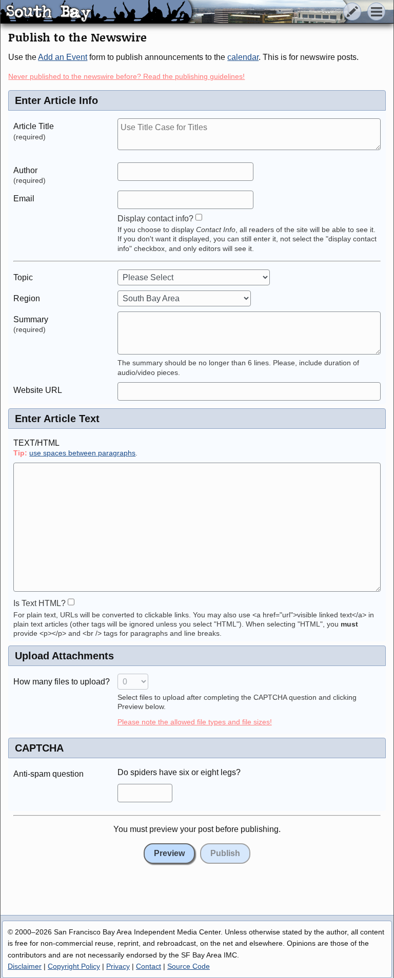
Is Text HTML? (39, 603)
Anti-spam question (48, 773)
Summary (30, 319)
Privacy (118, 966)
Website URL (37, 390)
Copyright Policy (74, 966)
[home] (96, 12)
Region (26, 298)
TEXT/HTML (36, 443)
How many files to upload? (61, 681)
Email (23, 198)
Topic (23, 277)
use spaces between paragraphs (82, 453)
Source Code (188, 966)
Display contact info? (155, 218)
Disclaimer (25, 966)
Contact (148, 966)
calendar (243, 57)
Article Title (33, 126)
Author (25, 170)
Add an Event (62, 57)
